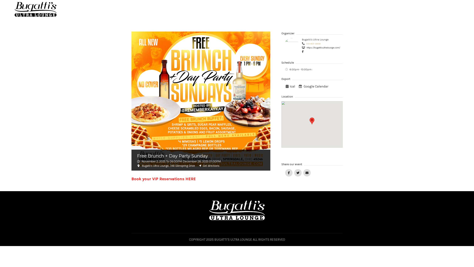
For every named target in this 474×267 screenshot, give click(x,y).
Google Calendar (315, 86)
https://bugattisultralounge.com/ (323, 47)
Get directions (211, 165)
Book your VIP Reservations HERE (163, 179)
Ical (292, 86)
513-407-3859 (313, 43)
